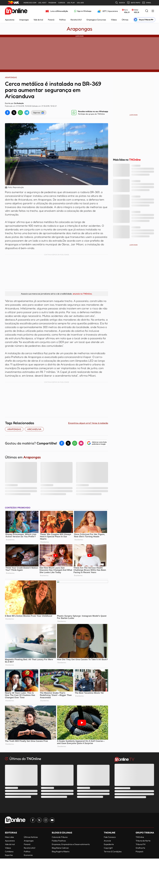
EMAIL (148, 3)
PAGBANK (52, 3)
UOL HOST (42, 3)
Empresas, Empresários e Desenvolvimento (71, 844)
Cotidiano (9, 851)
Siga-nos (36, 112)
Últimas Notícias (31, 837)
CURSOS (61, 3)
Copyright (108, 848)
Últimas (125, 19)
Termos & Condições (113, 851)
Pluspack (139, 851)
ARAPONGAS (14, 429)
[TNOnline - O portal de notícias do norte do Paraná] (16, 11)
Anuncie (107, 840)
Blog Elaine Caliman (60, 848)
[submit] (146, 11)
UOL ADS (80, 3)
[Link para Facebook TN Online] (32, 820)
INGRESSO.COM (29, 3)
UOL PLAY (71, 3)
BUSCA (122, 3)
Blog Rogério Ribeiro (60, 851)
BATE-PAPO (135, 3)
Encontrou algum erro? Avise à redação (88, 423)
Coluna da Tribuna (59, 837)
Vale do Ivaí (38, 19)
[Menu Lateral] (153, 11)
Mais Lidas (9, 837)
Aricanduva (34, 429)
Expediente (109, 844)
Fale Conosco (110, 837)
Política (62, 19)
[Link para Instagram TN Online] (45, 820)
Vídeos (114, 19)
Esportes (9, 855)
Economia (28, 855)
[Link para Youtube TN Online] (52, 820)
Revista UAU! (76, 19)
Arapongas (24, 19)
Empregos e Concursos (96, 19)
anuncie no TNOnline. (82, 293)
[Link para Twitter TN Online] (39, 820)
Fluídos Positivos (59, 840)
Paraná (51, 19)
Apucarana (9, 19)
